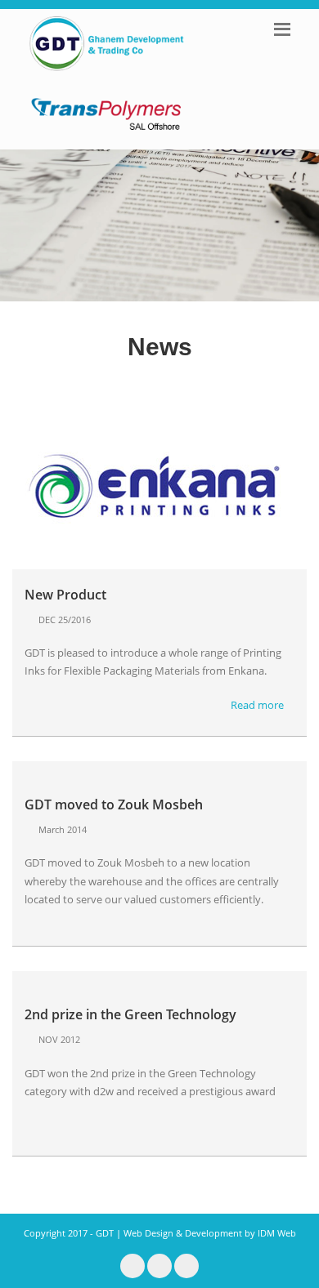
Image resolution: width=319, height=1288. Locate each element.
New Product (65, 595)
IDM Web (277, 1233)
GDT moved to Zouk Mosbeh (114, 804)
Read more (258, 704)
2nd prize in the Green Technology (130, 1014)
